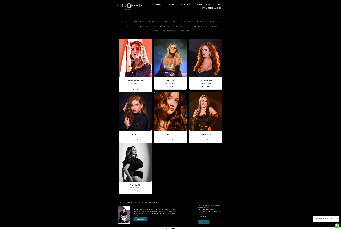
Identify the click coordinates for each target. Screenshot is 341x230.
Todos (123, 21)
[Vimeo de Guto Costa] (205, 216)
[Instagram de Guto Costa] (201, 216)
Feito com (170, 228)
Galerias (171, 5)
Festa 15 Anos (186, 21)
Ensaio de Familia (182, 26)
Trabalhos (156, 5)
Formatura (185, 31)
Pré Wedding (214, 21)
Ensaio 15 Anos (169, 21)
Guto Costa (185, 5)
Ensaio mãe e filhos (161, 26)
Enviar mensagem (204, 207)
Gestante (200, 21)
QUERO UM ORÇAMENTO (211, 8)
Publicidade (128, 26)
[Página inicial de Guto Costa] (129, 6)
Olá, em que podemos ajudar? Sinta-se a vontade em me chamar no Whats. (323, 219)
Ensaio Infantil (169, 31)
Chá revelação (200, 26)
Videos (218, 5)
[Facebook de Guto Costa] (198, 216)
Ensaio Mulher (138, 21)
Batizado (154, 31)
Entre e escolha (203, 5)
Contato (204, 222)
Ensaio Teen (143, 26)
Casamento (154, 21)
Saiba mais (140, 219)
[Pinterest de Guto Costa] (203, 216)
